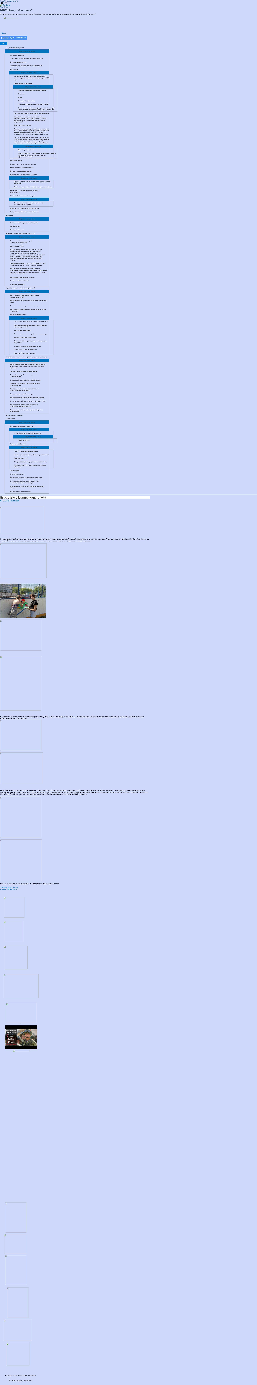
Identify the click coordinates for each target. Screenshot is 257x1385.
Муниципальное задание (22, 125)
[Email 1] (1, 3)
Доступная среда (16, 160)
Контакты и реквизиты (18, 62)
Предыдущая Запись (9, 887)
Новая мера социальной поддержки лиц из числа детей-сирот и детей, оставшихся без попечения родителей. (27, 366)
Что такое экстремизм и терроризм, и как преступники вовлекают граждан (24, 482)
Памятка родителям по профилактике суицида (30, 334)
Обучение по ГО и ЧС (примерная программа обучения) (30, 466)
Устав (20, 97)
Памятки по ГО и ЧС (21, 458)
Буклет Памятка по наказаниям (25, 337)
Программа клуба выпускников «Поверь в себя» (27, 397)
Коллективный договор (26, 101)
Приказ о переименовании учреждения (32, 90)
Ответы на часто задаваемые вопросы (24, 223)
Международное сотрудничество (21, 167)
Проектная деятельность (14, 415)
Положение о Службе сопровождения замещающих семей (28, 301)
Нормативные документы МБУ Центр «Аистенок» (31, 455)
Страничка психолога (17, 284)
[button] (3, 33)
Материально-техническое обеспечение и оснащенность (25, 191)
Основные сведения (17, 55)
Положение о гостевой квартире (21, 394)
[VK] (6, 3)
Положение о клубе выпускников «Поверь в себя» (28, 401)
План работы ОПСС (17, 246)
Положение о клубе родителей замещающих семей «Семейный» (28, 310)
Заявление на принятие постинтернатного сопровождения (25, 384)
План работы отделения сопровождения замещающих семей (24, 296)
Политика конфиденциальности (21, 1381)
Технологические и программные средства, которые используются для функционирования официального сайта (37, 155)
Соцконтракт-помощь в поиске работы (23, 371)
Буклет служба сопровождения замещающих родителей (30, 341)
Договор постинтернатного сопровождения (25, 380)
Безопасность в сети (17, 474)
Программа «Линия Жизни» (19, 281)
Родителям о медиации (22, 330)
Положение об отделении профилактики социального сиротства (24, 241)
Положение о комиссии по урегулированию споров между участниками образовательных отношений (36, 108)
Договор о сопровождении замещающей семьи (27, 306)
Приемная (9, 215)
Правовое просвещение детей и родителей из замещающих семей (30, 326)
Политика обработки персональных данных (33, 104)
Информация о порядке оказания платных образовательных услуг (29, 203)
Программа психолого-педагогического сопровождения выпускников (24, 405)
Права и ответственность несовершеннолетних (31, 321)
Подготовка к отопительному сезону (23, 164)
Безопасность (11, 418)
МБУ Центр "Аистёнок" (16, 10)
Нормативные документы (23, 83)
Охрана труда (14, 470)
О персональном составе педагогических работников (33, 187)
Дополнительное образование (21, 171)
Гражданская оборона (17, 444)
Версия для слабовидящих (15, 38)
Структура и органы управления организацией (26, 58)
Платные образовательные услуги (22, 196)
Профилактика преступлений (20, 491)
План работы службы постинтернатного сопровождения (24, 375)
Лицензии (21, 94)
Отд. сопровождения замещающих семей (20, 288)
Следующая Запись (8, 889)
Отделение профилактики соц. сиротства (20, 233)
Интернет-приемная (17, 230)
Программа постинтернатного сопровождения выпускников (26, 410)
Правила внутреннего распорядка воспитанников (31, 113)
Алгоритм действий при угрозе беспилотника (30, 462)
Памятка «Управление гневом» (25, 353)
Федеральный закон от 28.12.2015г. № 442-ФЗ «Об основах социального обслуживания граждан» (27, 264)
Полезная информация (18, 314)
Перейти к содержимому (9, 1)
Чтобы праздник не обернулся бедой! (27, 433)
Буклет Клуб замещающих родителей (27, 346)
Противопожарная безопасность (21, 426)
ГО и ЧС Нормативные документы (26, 451)
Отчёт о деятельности (26, 150)
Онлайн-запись (15, 226)
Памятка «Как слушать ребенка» (25, 349)
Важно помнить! (23, 440)
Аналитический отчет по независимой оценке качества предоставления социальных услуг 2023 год (32, 77)
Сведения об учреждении (15, 47)
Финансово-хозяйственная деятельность (24, 212)
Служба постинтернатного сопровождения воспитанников (26, 357)
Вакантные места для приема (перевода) (24, 208)
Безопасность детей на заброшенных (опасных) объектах (27, 487)
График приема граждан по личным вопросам (26, 65)
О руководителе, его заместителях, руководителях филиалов (32, 182)
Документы (14, 69)
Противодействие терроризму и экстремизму (26, 477)
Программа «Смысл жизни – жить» (22, 277)
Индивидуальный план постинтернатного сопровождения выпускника (24, 389)
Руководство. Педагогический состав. (23, 174)
